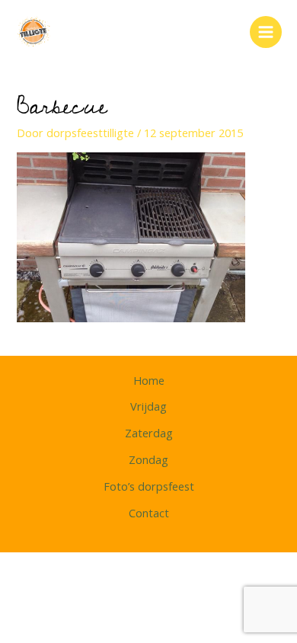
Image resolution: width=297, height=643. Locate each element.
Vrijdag (148, 406)
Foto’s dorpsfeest (149, 486)
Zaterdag (149, 432)
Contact (149, 512)
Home (148, 380)
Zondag (148, 459)
